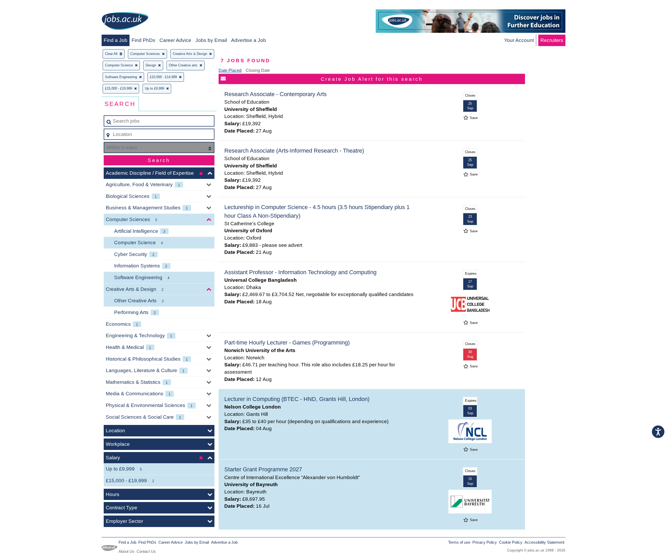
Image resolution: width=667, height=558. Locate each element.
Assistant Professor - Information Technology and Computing (300, 272)
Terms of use (459, 542)
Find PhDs (143, 40)
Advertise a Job (248, 40)
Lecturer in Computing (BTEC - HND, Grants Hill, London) (296, 399)
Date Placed (230, 70)
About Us (126, 551)
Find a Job (115, 40)
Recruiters (551, 40)
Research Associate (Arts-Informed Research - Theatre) (294, 150)
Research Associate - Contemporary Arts (275, 94)
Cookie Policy (510, 542)
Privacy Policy (484, 542)
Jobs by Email (211, 40)
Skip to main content (25, 5)
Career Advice (175, 40)
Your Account (519, 40)
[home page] (125, 22)
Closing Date (258, 70)
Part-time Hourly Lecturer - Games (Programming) (287, 342)
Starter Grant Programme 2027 (263, 469)
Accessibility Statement (544, 542)
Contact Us (146, 551)
